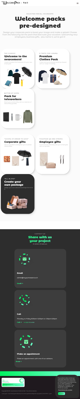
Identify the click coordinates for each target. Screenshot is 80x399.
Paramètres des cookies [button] (65, 390)
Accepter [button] (61, 393)
